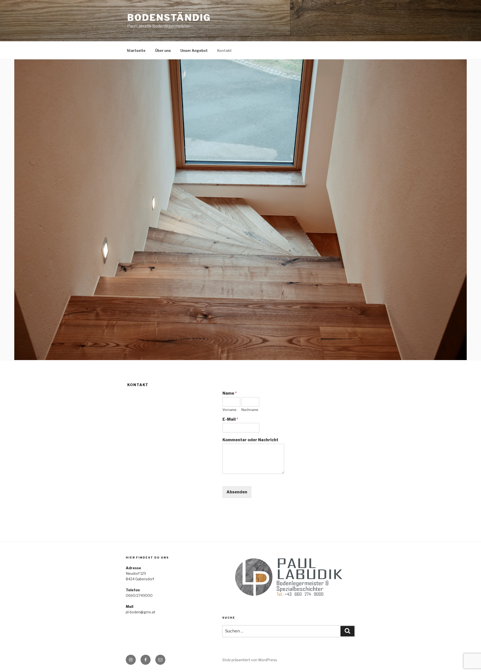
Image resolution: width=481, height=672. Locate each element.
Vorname (229, 410)
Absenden (236, 492)
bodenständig (169, 17)
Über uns (163, 50)
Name (229, 393)
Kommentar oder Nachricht (250, 439)
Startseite (136, 50)
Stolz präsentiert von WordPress (249, 660)
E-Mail (230, 419)
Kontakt (224, 50)
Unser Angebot (194, 50)
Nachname (250, 410)
